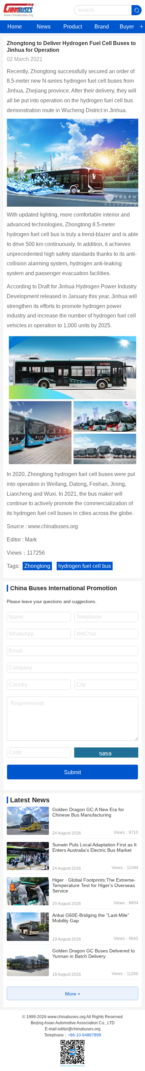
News (44, 26)
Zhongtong (37, 566)
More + (72, 993)
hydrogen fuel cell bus (84, 566)
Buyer (127, 26)
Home (14, 26)
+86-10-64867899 (84, 1035)
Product (72, 26)
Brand (101, 26)
